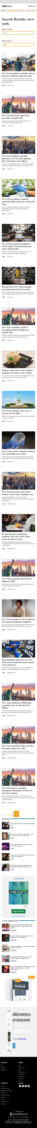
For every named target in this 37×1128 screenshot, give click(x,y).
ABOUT (9, 1119)
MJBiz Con (3, 1093)
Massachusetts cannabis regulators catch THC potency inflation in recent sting (21, 866)
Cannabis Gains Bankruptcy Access (15, 10)
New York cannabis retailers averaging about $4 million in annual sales (15, 330)
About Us (3, 1086)
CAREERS (14, 1119)
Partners (3, 1099)
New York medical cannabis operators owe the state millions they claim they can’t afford (16, 158)
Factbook (3, 1097)
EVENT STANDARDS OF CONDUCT (20, 1121)
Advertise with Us (5, 1088)
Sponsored (13, 930)
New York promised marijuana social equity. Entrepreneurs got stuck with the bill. (16, 246)
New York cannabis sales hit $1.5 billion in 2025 (17, 580)
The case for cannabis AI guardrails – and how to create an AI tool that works (21, 834)
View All (31, 977)
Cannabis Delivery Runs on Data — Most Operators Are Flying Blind (21, 936)
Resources (3, 1067)
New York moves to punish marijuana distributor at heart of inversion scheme (17, 790)
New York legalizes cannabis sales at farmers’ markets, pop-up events (18, 74)
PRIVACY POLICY (27, 1122)
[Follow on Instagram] (29, 1086)
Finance (20, 1078)
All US (19, 1065)
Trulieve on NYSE (30, 10)
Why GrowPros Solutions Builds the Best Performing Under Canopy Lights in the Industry (21, 926)
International (21, 1067)
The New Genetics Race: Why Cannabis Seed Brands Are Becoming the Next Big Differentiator (22, 967)
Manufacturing (22, 1072)
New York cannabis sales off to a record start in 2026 (16, 412)
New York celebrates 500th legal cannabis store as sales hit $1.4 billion (16, 705)
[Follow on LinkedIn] (23, 1086)
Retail (19, 1070)
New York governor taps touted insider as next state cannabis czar (17, 493)
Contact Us (3, 1104)
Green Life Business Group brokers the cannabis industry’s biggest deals (21, 957)
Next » (12, 815)
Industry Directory (5, 1095)
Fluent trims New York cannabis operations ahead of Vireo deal (17, 288)
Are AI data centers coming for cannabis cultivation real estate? (21, 845)
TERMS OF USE (18, 1122)
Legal (19, 1081)
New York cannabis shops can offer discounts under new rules (18, 747)
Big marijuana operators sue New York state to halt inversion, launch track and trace (18, 662)
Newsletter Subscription (6, 1090)
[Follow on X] (26, 1086)
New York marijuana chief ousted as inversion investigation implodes (18, 620)
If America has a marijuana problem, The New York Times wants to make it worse (16, 536)
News (3, 85)
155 (8, 815)
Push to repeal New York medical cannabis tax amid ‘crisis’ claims (17, 371)
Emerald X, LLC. (16, 1117)
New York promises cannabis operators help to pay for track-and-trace (18, 201)
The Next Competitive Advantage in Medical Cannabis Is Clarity (22, 947)
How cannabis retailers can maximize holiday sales (22, 824)
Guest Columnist (5, 1101)
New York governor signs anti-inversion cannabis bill (16, 116)
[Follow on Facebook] (20, 1086)
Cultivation (21, 1074)
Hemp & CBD (21, 1076)
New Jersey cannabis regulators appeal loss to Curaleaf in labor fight (22, 855)
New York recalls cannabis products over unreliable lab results (18, 452)
